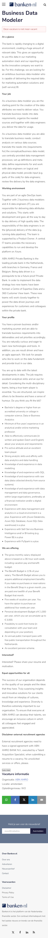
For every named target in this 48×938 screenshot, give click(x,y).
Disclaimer (6, 888)
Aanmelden (38, 831)
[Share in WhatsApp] (6, 800)
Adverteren (7, 864)
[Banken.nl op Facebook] (20, 932)
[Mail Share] (41, 800)
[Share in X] (24, 800)
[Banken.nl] (27, 2)
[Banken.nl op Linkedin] (27, 932)
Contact (5, 873)
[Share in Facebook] (15, 800)
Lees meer (6, 770)
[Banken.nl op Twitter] (13, 932)
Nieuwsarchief (8, 868)
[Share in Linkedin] (32, 800)
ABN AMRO (21, 779)
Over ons (6, 859)
